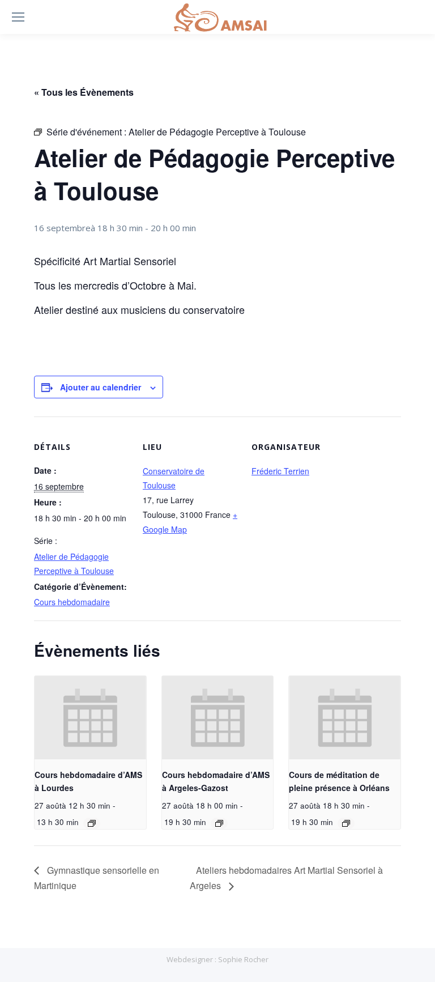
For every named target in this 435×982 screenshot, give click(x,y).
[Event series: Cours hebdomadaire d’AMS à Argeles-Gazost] (219, 823)
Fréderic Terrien (280, 471)
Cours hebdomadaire (72, 601)
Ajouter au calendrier (100, 387)
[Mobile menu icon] (18, 17)
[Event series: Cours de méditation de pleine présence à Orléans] (346, 823)
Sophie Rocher (243, 959)
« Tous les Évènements (84, 92)
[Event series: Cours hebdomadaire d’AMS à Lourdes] (92, 823)
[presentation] (90, 718)
